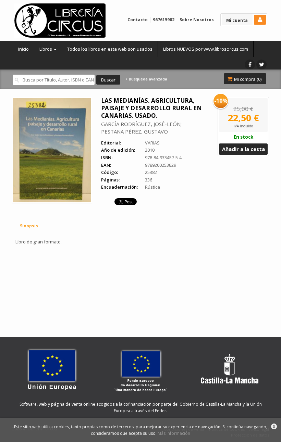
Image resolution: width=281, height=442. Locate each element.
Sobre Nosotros (197, 20)
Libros (46, 49)
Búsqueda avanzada (147, 79)
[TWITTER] (261, 65)
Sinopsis (29, 226)
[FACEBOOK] (250, 65)
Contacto (137, 20)
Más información (174, 433)
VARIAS (152, 143)
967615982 (163, 20)
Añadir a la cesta (243, 149)
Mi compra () (247, 79)
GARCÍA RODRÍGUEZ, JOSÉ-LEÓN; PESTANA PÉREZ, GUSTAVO (141, 128)
